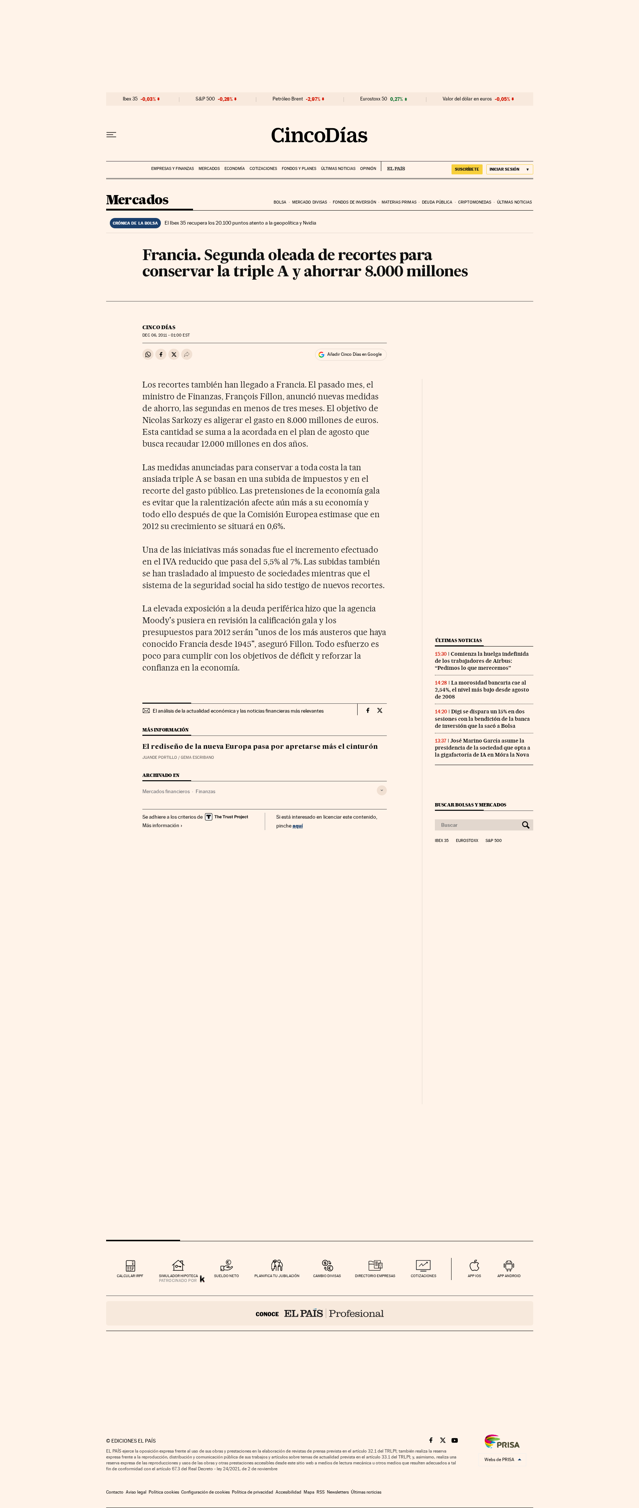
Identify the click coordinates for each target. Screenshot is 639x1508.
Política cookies (164, 1492)
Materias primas (399, 202)
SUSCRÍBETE (467, 169)
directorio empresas (375, 1276)
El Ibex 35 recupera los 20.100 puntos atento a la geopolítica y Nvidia (240, 223)
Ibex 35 (130, 99)
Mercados (209, 168)
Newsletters (338, 1492)
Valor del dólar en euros (467, 99)
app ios (474, 1276)
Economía (234, 168)
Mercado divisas (309, 202)
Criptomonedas (474, 202)
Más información (160, 825)
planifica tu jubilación (277, 1276)
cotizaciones (423, 1276)
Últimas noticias (338, 168)
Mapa (309, 1492)
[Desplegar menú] (111, 134)
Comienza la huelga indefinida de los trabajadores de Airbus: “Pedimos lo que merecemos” (482, 661)
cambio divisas (327, 1276)
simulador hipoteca (178, 1276)
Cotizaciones (263, 168)
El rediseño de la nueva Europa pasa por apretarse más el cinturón (260, 747)
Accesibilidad (288, 1492)
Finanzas (205, 791)
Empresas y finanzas (172, 168)
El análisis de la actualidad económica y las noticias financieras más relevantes (238, 711)
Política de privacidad (252, 1492)
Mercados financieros (166, 791)
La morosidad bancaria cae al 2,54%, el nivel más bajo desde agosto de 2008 (482, 689)
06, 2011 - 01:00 (165, 335)
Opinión (368, 168)
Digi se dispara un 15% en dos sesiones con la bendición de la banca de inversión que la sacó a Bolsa (482, 718)
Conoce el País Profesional (319, 1313)
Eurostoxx (467, 841)
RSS (321, 1492)
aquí (298, 825)
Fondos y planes (299, 168)
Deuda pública (437, 202)
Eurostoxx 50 (373, 99)
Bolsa (280, 202)
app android (509, 1276)
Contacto (115, 1492)
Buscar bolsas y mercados (470, 805)
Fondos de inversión (354, 202)
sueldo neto (226, 1276)
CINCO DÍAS (158, 327)
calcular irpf (130, 1276)
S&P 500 (205, 99)
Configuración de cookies (205, 1492)
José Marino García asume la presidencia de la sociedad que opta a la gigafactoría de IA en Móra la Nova (482, 747)
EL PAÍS (393, 166)
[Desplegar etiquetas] (382, 790)
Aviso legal (136, 1492)
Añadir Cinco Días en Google (354, 354)
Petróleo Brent (288, 99)
